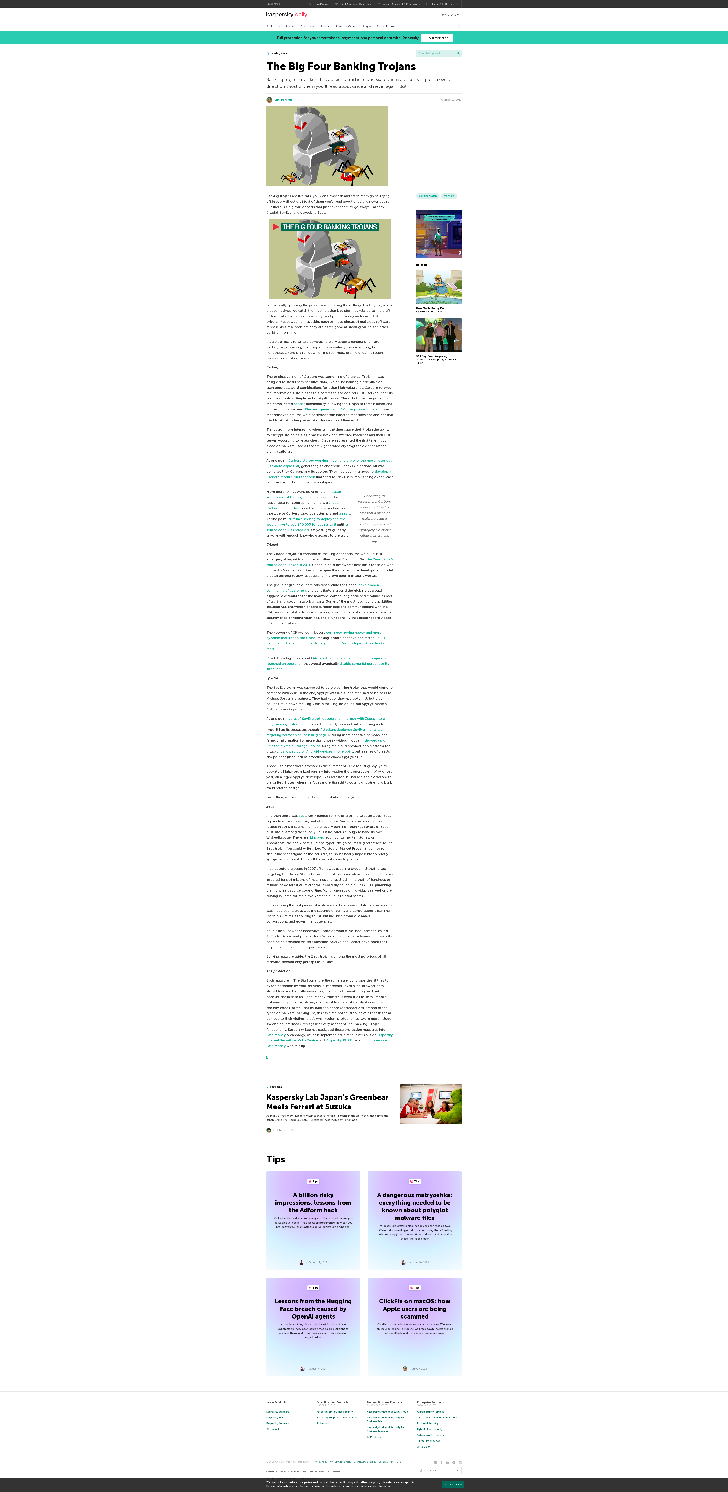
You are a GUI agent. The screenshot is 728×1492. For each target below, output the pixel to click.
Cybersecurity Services (430, 1411)
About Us (284, 1472)
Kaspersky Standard (277, 1411)
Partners (295, 1472)
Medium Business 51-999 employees (401, 4)
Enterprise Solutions (430, 1402)
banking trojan (279, 53)
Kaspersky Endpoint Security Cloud (337, 1417)
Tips (315, 1181)
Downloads (307, 26)
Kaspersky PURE (339, 1040)
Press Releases (333, 1472)
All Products (273, 1429)
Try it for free (437, 38)
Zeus (302, 816)
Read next (276, 1086)
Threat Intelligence (428, 1440)
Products (271, 26)
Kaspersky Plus (274, 1417)
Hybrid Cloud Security (430, 1429)
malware (449, 196)
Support (325, 26)
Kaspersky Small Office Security (335, 1411)
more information (380, 1486)
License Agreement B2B (390, 1462)
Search (458, 53)
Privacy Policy (320, 1462)
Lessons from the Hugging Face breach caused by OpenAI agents (313, 1309)
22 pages (316, 837)
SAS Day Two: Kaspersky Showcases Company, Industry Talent (436, 359)
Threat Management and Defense (437, 1417)
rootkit (299, 404)
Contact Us (271, 1472)
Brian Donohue (283, 99)
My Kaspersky (450, 14)
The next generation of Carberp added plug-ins (342, 409)
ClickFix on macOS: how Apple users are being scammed (414, 1309)
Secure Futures (386, 26)
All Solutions (424, 1446)
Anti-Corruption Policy (340, 1462)
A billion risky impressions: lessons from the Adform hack (313, 1202)
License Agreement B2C (365, 1462)
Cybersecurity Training (430, 1435)
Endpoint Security (427, 1423)
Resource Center (346, 26)
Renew (290, 26)
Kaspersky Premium (277, 1423)
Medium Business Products (384, 1402)
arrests (344, 513)
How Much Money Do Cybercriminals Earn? (430, 310)
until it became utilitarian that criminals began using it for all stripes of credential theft (325, 643)
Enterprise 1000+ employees (444, 4)
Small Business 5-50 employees (356, 4)
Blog (365, 26)
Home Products (321, 4)
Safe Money (276, 1035)
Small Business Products (332, 1402)
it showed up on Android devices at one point (316, 751)
